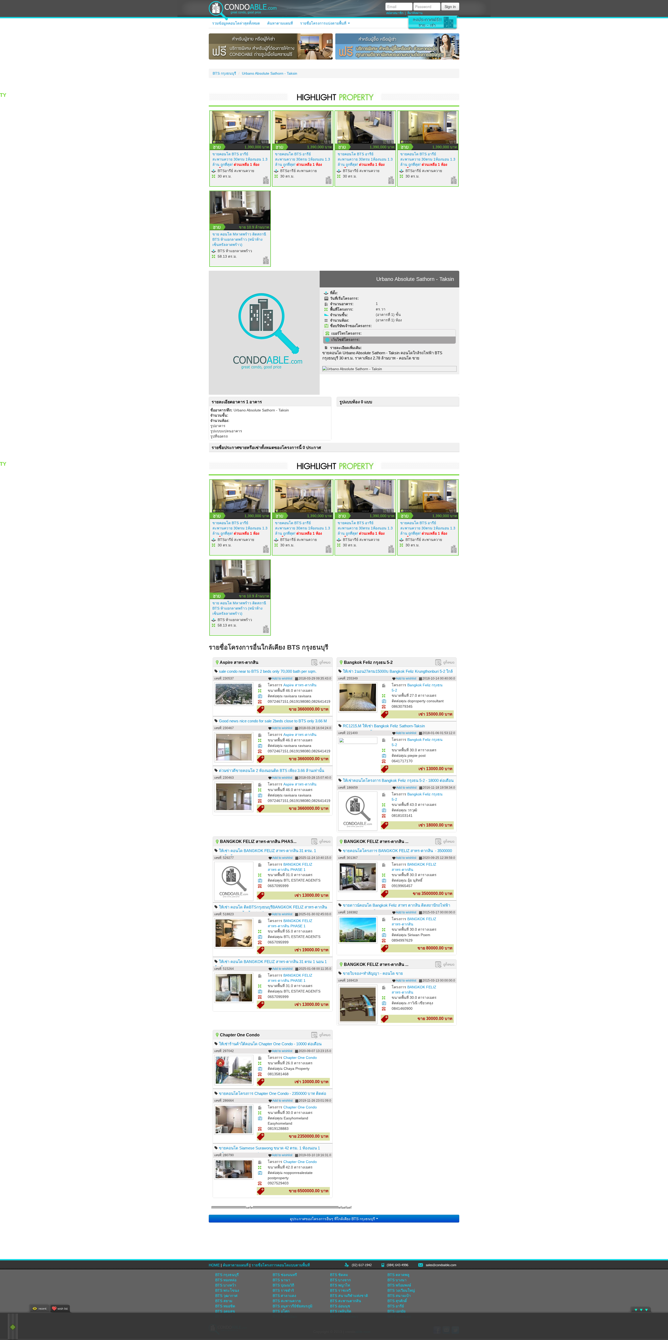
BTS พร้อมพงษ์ (399, 1285)
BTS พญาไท (340, 1285)
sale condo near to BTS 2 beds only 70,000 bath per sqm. (268, 671)
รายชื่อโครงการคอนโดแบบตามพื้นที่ (281, 1265)
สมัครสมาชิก (394, 13)
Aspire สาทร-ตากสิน (300, 685)
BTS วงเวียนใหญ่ (401, 1290)
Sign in (450, 6)
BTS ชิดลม (339, 1275)
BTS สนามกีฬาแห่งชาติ (349, 1296)
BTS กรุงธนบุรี (224, 73)
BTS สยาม (223, 1301)
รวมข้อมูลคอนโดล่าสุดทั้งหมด (236, 23)
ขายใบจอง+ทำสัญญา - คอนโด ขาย (373, 973)
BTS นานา (281, 1280)
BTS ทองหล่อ (225, 1280)
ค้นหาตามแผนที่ (280, 23)
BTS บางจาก (340, 1280)
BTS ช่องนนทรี (285, 1275)
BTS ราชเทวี (340, 1290)
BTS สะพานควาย (287, 1301)
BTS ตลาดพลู (398, 1275)
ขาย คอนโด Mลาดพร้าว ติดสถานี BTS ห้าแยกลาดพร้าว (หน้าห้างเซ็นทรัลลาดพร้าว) (239, 239)
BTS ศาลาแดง (284, 1296)
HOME (214, 1265)
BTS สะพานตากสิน (345, 1301)
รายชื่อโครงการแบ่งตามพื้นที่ (323, 23)
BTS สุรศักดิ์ (397, 1301)
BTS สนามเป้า (399, 1296)
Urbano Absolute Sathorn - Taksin (269, 73)
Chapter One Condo (300, 1057)
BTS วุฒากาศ (226, 1296)
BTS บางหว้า (225, 1285)
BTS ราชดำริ (283, 1290)
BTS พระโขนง (227, 1290)
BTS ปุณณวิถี (283, 1285)
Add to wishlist (282, 678)
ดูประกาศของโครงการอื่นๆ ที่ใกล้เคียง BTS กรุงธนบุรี (333, 1218)
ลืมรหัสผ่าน (414, 13)
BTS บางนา (397, 1280)
